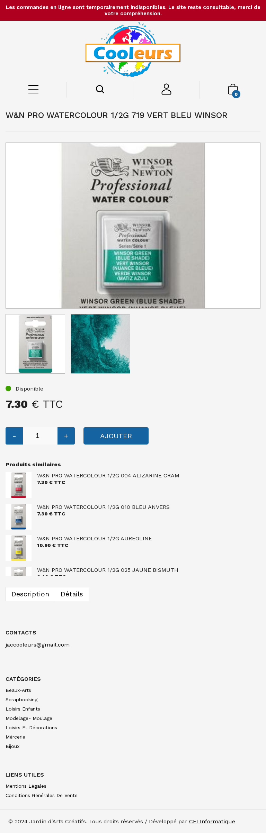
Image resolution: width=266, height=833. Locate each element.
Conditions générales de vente (42, 795)
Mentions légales (26, 786)
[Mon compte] (166, 93)
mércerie (15, 737)
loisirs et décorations (31, 727)
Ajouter (116, 436)
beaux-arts (18, 690)
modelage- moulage (29, 718)
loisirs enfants (23, 709)
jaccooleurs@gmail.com (38, 644)
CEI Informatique (212, 821)
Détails (72, 594)
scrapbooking (21, 699)
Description (30, 594)
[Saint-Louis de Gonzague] (133, 51)
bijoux (12, 746)
